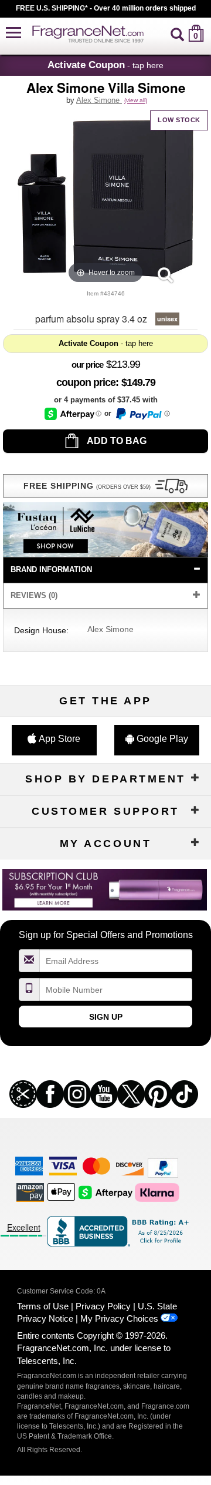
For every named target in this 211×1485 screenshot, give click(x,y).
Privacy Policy (103, 1306)
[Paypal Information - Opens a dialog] (142, 414)
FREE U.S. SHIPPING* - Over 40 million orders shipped (106, 8)
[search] (177, 33)
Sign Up (105, 1017)
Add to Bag (116, 441)
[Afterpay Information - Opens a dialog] (73, 414)
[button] (13, 33)
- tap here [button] (105, 64)
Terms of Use (43, 1306)
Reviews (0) (34, 595)
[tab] (105, 570)
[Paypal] (163, 1167)
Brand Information (51, 569)
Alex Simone (99, 100)
